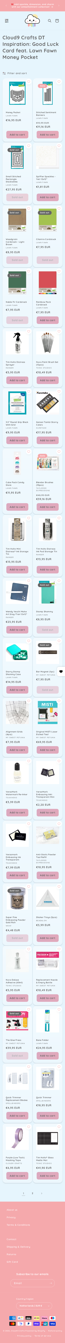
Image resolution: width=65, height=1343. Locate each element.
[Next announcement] (58, 5)
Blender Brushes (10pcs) (44, 483)
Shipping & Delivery (18, 1246)
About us (12, 1209)
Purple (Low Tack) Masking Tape (15, 1158)
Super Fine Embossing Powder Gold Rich (16, 920)
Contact (11, 1239)
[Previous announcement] (6, 5)
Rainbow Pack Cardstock (43, 303)
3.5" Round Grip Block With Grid (17, 423)
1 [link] (23, 1193)
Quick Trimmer (44, 1097)
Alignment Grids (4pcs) (14, 733)
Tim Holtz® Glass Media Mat (45, 1158)
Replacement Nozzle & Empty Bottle (47, 981)
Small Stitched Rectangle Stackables (13, 179)
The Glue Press (13, 1040)
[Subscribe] (50, 1283)
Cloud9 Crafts (18, 1330)
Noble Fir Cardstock (16, 302)
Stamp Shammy (44, 611)
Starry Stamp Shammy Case (13, 673)
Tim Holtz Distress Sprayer (15, 363)
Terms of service (42, 1336)
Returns (11, 1254)
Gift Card (12, 1261)
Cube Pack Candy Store (15, 483)
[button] (6, 20)
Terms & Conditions (18, 1224)
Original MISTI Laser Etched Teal (47, 733)
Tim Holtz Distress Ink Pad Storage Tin (46, 550)
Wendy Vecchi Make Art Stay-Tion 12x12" (16, 612)
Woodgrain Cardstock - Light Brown (15, 242)
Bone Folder (42, 1040)
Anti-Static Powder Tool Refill (46, 855)
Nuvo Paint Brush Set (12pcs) (47, 363)
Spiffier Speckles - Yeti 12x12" (46, 177)
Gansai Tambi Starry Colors (47, 423)
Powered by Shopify (35, 1330)
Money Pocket (13, 112)
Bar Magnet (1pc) (45, 671)
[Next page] (41, 1193)
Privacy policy (24, 1336)
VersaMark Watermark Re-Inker (17, 793)
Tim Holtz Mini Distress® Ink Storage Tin (17, 551)
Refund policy (55, 1331)
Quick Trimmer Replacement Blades (17, 1098)
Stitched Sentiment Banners (46, 113)
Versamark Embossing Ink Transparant (13, 857)
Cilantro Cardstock (46, 239)
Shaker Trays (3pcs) (46, 917)
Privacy (11, 1217)
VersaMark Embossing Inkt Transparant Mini (45, 794)
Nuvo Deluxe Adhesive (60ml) (14, 981)
